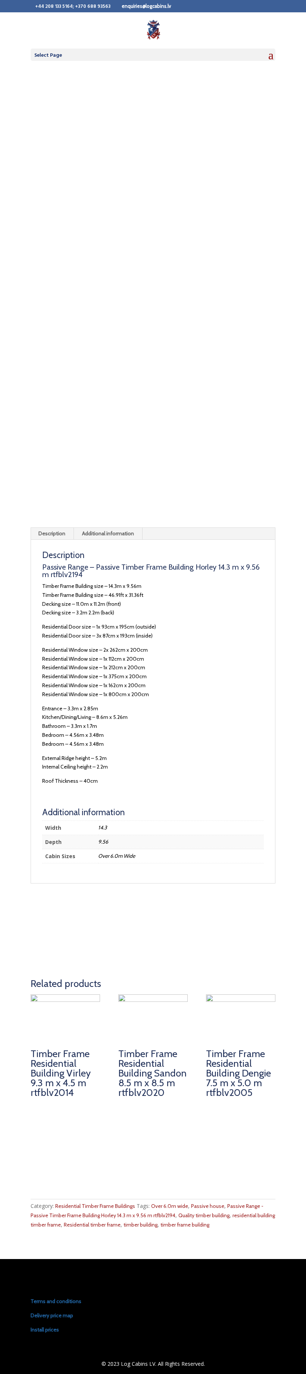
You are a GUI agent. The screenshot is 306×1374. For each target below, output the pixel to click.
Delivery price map (52, 1315)
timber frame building (184, 1224)
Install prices (45, 1329)
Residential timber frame (92, 1224)
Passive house (207, 1206)
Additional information (108, 533)
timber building (140, 1224)
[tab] (52, 534)
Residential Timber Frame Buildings (95, 1206)
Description (51, 533)
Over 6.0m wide (169, 1206)
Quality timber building (204, 1215)
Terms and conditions (56, 1301)
